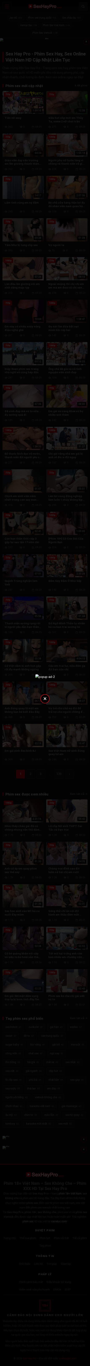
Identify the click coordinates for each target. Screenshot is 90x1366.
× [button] (45, 698)
